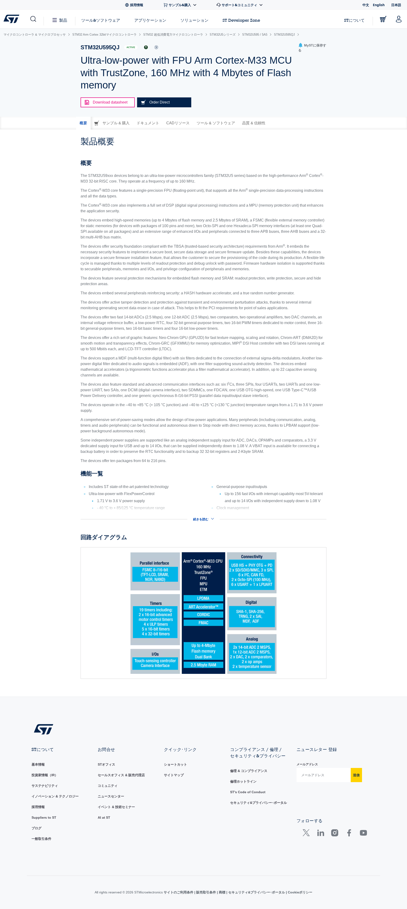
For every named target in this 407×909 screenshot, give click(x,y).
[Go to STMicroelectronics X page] (307, 834)
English (379, 5)
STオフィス (106, 764)
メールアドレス (307, 764)
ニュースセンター (111, 796)
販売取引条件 (206, 892)
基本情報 (38, 764)
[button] (33, 19)
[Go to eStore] (383, 19)
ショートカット (175, 764)
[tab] (83, 123)
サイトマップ (174, 775)
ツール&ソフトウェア (100, 20)
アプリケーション (150, 20)
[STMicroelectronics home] (12, 19)
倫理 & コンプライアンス (248, 771)
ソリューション (194, 20)
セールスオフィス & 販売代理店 (121, 775)
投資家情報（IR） (45, 775)
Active (130, 47)
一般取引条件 (41, 839)
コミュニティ (108, 786)
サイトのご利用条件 (179, 892)
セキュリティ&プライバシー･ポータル (258, 803)
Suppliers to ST (44, 817)
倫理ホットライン (243, 781)
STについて (354, 20)
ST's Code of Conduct (247, 792)
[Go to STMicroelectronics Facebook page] (348, 834)
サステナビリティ (45, 786)
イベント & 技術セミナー (116, 807)
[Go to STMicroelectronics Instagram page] (334, 834)
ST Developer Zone (241, 20)
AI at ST (104, 817)
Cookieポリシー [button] (299, 892)
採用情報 (38, 807)
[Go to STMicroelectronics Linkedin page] (320, 834)
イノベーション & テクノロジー (55, 796)
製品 (63, 20)
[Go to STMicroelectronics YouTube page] (363, 834)
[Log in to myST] (399, 19)
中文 (365, 5)
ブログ (36, 828)
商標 (222, 892)
